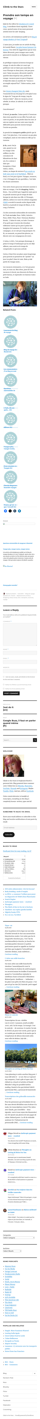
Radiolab (8, 1289)
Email (6, 658)
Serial (7, 1279)
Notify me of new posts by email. (15, 688)
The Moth (8, 1302)
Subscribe (8, 835)
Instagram (24, 788)
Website (6, 667)
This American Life (12, 1300)
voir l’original (22, 39)
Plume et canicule (11, 1015)
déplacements (21, 595)
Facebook (29, 791)
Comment (7, 621)
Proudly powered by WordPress (24, 1415)
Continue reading (11, 954)
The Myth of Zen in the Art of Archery (19, 907)
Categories (7, 1235)
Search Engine (10, 899)
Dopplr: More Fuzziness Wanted (17, 1331)
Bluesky (21, 786)
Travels (13, 595)
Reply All (8, 1292)
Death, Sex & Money (12, 1282)
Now (5, 1382)
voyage (5, 599)
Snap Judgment (10, 1305)
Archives (6, 1248)
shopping (6, 597)
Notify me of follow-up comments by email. (18, 684)
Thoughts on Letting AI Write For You (19, 1069)
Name (5, 649)
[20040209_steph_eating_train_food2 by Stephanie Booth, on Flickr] (20, 293)
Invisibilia (8, 1277)
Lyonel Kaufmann (14, 1210)
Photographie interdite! (10, 585)
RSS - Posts (9, 1362)
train (19, 597)
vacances (30, 597)
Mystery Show (10, 1266)
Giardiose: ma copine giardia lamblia (18, 910)
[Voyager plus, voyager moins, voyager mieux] (19, 555)
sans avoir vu (11, 174)
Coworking (7, 1409)
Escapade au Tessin (12, 1341)
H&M (6, 202)
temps (15, 597)
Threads (13, 788)
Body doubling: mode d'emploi (16, 891)
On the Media (10, 1269)
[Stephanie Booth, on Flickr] (20, 766)
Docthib (11, 1190)
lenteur (28, 595)
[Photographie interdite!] (19, 574)
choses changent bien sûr (15, 91)
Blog (5, 1373)
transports (24, 597)
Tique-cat (8, 925)
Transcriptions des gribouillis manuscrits (20, 1096)
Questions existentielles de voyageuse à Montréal (17, 543)
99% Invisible (10, 1297)
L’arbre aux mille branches (15, 958)
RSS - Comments (11, 1365)
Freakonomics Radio (12, 1274)
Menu (34, 6)
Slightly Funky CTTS (12, 912)
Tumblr (6, 791)
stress (11, 597)
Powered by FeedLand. (14, 878)
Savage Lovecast (11, 1271)
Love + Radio (9, 1287)
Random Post (8, 1378)
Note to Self (9, 1313)
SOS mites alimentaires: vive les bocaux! (20, 889)
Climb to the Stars (13, 7)
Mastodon (28, 786)
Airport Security (11, 1343)
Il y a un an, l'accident (13, 915)
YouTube (6, 788)
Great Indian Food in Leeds (15, 1336)
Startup (8, 1295)
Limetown (8, 1308)
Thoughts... (9, 904)
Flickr (11, 791)
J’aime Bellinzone (11, 1338)
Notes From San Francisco (14, 1351)
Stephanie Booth (11, 593)
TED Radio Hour (11, 1310)
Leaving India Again (12, 1333)
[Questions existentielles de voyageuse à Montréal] (19, 532)
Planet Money (10, 1284)
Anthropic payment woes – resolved (18, 902)
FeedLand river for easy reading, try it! (17, 851)
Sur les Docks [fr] (11, 1315)
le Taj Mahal (21, 174)
